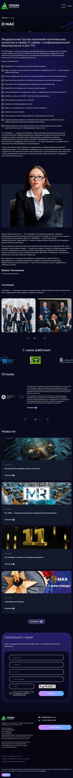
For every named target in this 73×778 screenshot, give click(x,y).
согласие (18, 693)
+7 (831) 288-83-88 (48, 720)
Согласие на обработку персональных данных (16, 758)
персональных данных (19, 695)
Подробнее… (42, 771)
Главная (4, 18)
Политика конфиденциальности (12, 756)
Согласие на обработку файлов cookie (13, 761)
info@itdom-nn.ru (48, 717)
